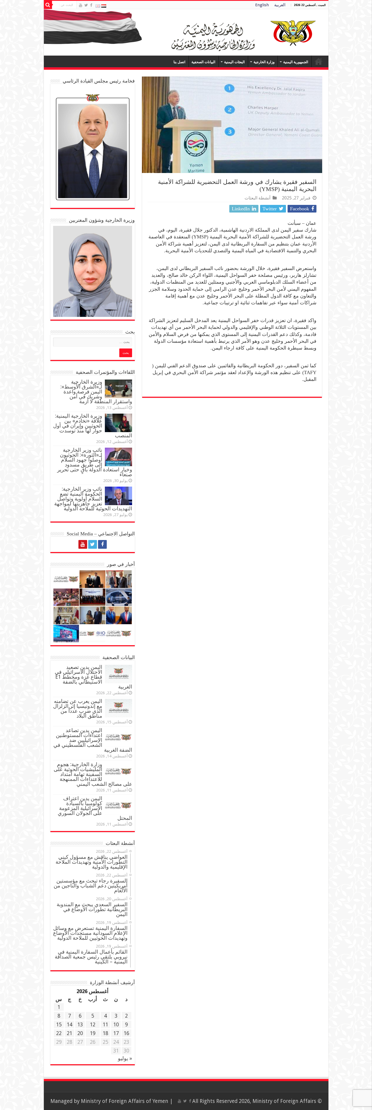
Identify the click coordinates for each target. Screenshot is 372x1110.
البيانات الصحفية (203, 62)
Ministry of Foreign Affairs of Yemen (124, 1101)
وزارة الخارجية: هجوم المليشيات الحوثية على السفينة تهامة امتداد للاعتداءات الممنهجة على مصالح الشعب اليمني (93, 774)
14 (69, 1024)
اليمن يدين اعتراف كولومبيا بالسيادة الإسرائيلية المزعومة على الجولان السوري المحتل (95, 808)
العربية (279, 4)
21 (69, 1033)
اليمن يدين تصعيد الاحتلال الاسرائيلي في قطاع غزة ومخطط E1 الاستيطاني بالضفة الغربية (93, 677)
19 (92, 1033)
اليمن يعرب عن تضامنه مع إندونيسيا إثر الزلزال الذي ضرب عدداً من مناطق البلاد (77, 708)
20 (80, 1033)
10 (116, 1024)
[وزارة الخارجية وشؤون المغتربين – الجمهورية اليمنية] (186, 32)
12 (92, 1024)
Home (319, 61)
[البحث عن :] (48, 5)
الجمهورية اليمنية (295, 62)
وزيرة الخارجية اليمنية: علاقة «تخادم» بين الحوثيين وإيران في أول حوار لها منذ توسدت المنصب (92, 426)
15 (59, 1024)
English (262, 4)
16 (126, 1033)
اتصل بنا (179, 62)
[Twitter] (86, 5)
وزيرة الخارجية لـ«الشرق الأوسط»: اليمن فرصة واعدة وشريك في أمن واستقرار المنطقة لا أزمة (96, 392)
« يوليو (125, 1058)
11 (105, 1024)
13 (80, 1024)
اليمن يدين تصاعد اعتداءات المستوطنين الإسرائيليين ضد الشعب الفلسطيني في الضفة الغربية (92, 740)
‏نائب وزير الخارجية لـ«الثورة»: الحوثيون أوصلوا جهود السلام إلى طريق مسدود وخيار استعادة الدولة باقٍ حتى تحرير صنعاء (94, 462)
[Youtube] (80, 5)
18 (105, 1033)
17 (116, 1033)
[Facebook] (91, 5)
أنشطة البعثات (257, 198)
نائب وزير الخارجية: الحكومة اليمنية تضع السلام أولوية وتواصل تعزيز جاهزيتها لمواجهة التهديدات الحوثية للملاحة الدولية (93, 499)
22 (59, 1033)
